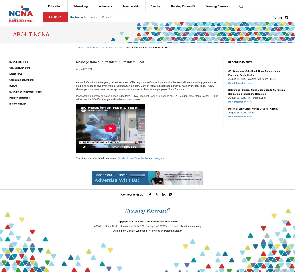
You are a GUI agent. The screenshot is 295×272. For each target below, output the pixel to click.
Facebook (123, 158)
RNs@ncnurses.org (190, 226)
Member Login (78, 17)
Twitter (144, 158)
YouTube (135, 158)
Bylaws (13, 85)
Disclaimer (119, 230)
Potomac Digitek (173, 230)
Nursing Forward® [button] (183, 6)
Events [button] (156, 6)
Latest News (15, 73)
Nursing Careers (217, 6)
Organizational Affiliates (22, 79)
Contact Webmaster (137, 230)
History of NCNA (17, 103)
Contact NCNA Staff (19, 67)
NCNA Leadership (18, 61)
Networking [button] (80, 6)
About (94, 17)
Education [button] (55, 6)
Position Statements (20, 97)
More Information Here (240, 82)
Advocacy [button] (106, 6)
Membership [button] (131, 6)
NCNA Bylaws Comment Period (25, 91)
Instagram (159, 158)
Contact (106, 17)
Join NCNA (54, 17)
